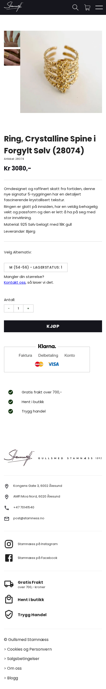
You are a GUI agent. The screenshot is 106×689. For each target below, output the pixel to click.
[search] (75, 7)
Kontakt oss (15, 282)
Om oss (14, 668)
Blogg (12, 678)
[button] (87, 7)
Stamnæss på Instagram (38, 544)
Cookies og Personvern (29, 649)
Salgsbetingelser (23, 658)
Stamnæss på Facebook (37, 557)
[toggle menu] (99, 7)
